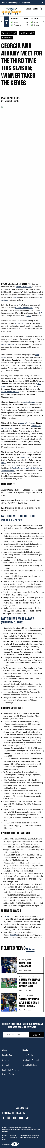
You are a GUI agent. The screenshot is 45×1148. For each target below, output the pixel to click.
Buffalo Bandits (7, 344)
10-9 (29, 315)
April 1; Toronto (18, 468)
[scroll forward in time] (43, 21)
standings (19, 323)
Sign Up (36, 1034)
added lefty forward (27, 423)
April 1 (3, 462)
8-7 (40, 313)
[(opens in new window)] (3, 1118)
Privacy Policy (4, 1137)
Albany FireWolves (23, 286)
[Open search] (41, 9)
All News (30, 949)
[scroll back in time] (2, 21)
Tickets (28, 9)
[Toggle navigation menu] (42, 13)
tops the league (28, 402)
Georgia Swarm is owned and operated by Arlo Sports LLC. (29, 1136)
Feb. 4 (15, 297)
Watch (35, 9)
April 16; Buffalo (32, 468)
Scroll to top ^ (22, 1108)
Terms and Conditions (13, 1136)
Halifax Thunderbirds (24, 307)
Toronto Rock (25, 457)
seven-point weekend (10, 391)
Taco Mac (14, 935)
